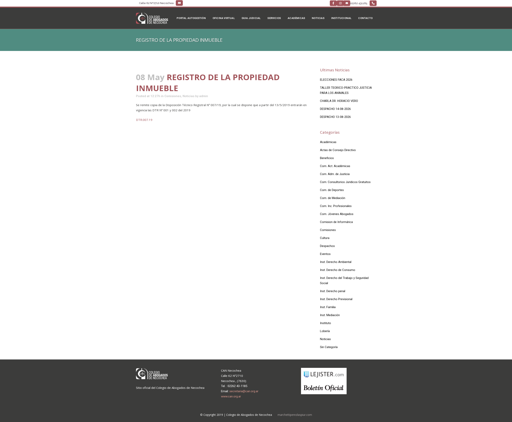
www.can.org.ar (231, 396)
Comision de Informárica (336, 222)
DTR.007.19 (144, 120)
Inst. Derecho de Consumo (337, 270)
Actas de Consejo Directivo (338, 150)
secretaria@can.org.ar (243, 391)
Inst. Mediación (330, 315)
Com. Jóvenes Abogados (336, 214)
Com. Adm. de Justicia (335, 174)
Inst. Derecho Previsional (336, 299)
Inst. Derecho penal (332, 291)
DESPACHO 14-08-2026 (335, 109)
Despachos (327, 246)
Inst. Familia (328, 307)
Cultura (324, 238)
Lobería (325, 331)
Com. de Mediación (332, 198)
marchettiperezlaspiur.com (295, 415)
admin (203, 96)
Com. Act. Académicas (335, 166)
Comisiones (172, 96)
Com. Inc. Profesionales (336, 206)
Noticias (188, 96)
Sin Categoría (329, 347)
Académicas (328, 142)
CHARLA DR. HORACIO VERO (339, 101)
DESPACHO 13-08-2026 (335, 117)
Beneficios (327, 158)
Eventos (325, 254)
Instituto (325, 323)
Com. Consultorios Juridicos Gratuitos (345, 182)
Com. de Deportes (332, 190)
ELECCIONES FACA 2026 (336, 80)
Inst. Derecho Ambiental (335, 262)
